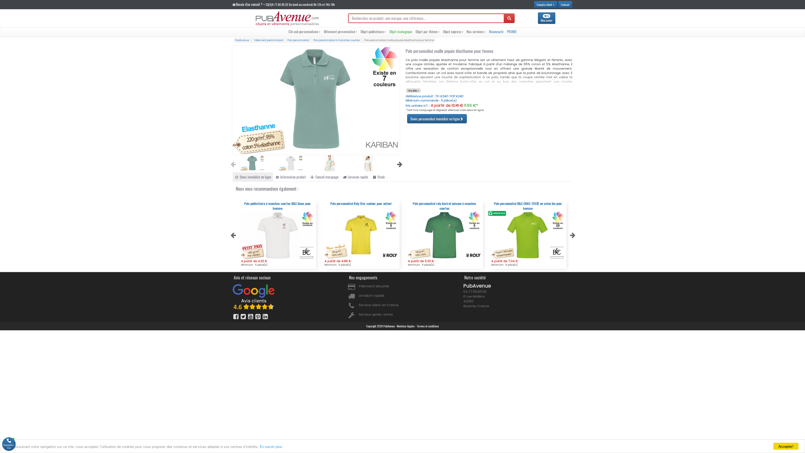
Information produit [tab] (292, 177)
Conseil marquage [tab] (326, 177)
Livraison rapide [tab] (357, 177)
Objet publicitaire (372, 31)
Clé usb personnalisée (303, 31)
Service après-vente (376, 314)
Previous (233, 163)
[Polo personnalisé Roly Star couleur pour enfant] (277, 235)
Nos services (475, 31)
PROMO (512, 31)
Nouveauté (496, 31)
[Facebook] (236, 317)
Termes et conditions (428, 326)
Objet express (452, 31)
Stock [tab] (381, 177)
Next (399, 163)
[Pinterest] (258, 317)
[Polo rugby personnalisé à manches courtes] (527, 235)
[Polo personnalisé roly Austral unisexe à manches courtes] (361, 235)
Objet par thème (426, 31)
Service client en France (379, 305)
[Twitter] (243, 317)
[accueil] (287, 18)
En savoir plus (271, 446)
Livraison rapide (371, 295)
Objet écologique (400, 31)
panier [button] (547, 18)
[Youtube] (250, 317)
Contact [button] (565, 4)
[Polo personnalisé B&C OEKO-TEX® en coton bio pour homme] (444, 235)
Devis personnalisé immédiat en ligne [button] (435, 118)
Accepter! (785, 446)
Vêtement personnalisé (339, 31)
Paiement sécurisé (374, 286)
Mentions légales (406, 326)
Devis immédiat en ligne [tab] (255, 177)
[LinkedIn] (265, 317)
